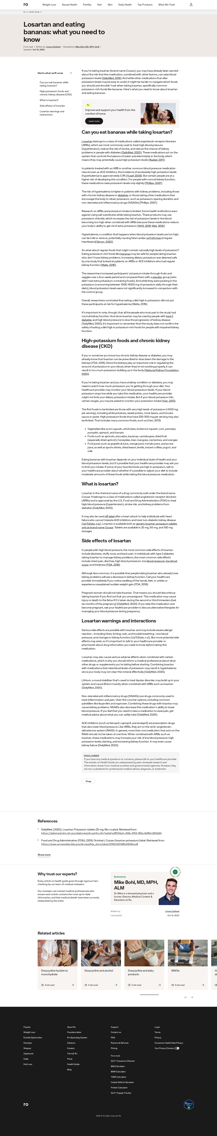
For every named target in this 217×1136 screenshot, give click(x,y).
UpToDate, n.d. (91, 523)
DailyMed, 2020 (131, 152)
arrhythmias (153, 238)
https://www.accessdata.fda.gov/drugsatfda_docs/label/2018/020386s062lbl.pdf (89, 844)
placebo (157, 277)
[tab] (49, 4)
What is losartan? (49, 100)
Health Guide (34, 12)
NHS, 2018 (144, 226)
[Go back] (186, 997)
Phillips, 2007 (153, 183)
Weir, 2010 (158, 226)
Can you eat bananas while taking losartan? (54, 84)
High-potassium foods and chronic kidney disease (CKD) (56, 93)
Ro (24, 12)
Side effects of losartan (52, 105)
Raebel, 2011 (156, 160)
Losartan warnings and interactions (52, 113)
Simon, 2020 (104, 241)
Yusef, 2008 (134, 175)
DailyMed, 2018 (111, 78)
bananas (125, 254)
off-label (110, 516)
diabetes (123, 195)
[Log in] (191, 5)
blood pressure (156, 561)
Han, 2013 (168, 401)
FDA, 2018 (113, 564)
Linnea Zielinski (172, 911)
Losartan (87, 141)
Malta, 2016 (108, 265)
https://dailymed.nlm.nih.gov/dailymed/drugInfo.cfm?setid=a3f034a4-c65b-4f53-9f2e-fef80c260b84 (101, 833)
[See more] (192, 997)
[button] (56, 73)
